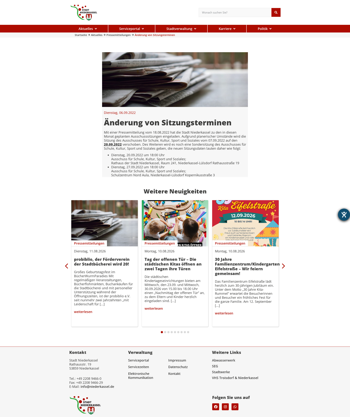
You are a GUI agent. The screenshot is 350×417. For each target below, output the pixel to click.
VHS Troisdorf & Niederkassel (235, 378)
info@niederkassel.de (97, 386)
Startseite (81, 35)
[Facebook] (215, 406)
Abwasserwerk (223, 360)
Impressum (177, 360)
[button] (283, 266)
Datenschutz (178, 367)
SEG (215, 366)
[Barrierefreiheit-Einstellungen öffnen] (344, 215)
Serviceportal (138, 360)
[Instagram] (225, 406)
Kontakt (174, 373)
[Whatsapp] (235, 406)
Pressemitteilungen (118, 35)
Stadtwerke (221, 372)
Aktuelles (96, 35)
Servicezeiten (138, 367)
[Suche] (276, 12)
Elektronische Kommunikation (140, 375)
